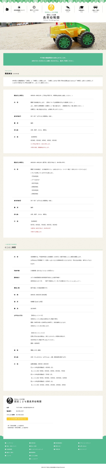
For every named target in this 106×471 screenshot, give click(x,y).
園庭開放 (33, 452)
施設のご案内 (10, 452)
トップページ (10, 443)
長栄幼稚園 (24, 400)
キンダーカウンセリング (37, 449)
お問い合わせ (83, 446)
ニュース (9, 455)
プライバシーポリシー (85, 443)
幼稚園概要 (9, 449)
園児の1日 (57, 446)
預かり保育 (67, 13)
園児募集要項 (58, 443)
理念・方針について (11, 446)
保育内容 (33, 443)
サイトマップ (83, 449)
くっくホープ (67, 15)
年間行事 (57, 449)
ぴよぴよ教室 (34, 455)
